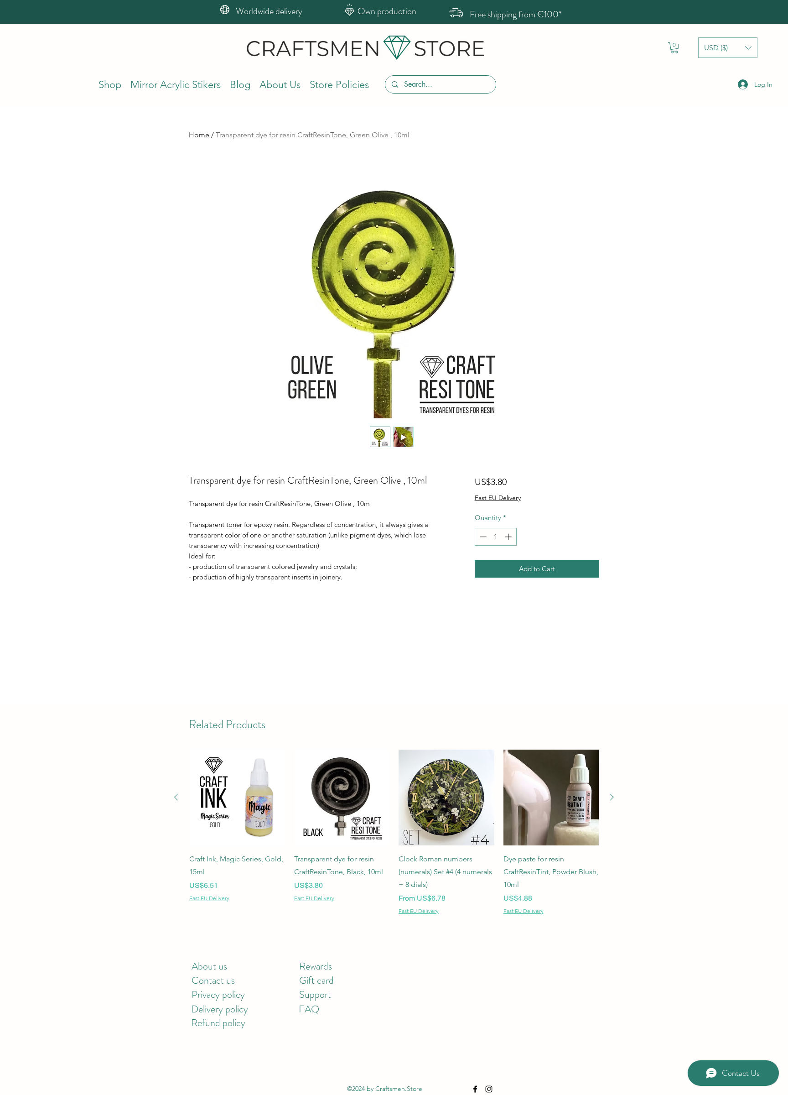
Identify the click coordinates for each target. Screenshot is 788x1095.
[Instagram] (488, 1089)
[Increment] (509, 536)
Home (199, 134)
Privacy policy (218, 994)
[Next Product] (612, 797)
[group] (394, 832)
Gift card (316, 980)
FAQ (309, 1009)
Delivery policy (219, 1009)
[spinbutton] (495, 536)
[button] (674, 47)
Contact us (213, 980)
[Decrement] (482, 536)
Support (315, 994)
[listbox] (727, 47)
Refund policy (218, 1023)
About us (209, 966)
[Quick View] (237, 797)
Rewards (315, 966)
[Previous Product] (176, 797)
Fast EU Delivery (498, 498)
